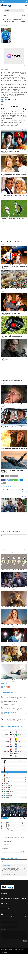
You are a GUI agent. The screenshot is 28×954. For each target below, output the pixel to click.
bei (15, 697)
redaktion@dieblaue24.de (5, 908)
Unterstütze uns (4, 952)
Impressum (21, 949)
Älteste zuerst (24, 491)
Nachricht (3, 929)
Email (2, 924)
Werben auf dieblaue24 (11, 950)
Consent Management (21, 950)
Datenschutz (4, 950)
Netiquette (15, 949)
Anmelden (3, 1)
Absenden (25, 940)
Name (2, 920)
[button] (3, 480)
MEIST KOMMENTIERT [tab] (13, 834)
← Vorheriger (4, 15)
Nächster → (24, 15)
